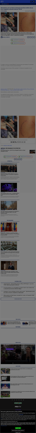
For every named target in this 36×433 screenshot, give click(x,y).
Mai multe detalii (21, 414)
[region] (18, 421)
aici (1, 418)
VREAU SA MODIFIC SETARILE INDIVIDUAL (18, 430)
